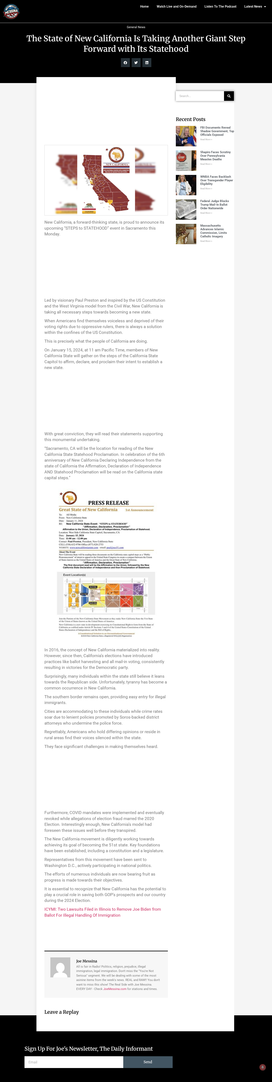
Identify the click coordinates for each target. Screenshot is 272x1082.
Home (144, 6)
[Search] (229, 96)
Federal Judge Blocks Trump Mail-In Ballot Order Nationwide (214, 204)
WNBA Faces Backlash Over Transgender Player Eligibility (216, 180)
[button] (125, 62)
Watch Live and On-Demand (177, 6)
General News (136, 27)
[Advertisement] (106, 113)
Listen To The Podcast (220, 6)
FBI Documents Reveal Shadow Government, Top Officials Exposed (217, 131)
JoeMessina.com (114, 989)
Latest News (253, 6)
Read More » (206, 139)
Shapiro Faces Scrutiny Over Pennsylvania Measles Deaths (215, 155)
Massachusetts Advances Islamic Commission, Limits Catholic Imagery (213, 231)
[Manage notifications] (262, 1067)
